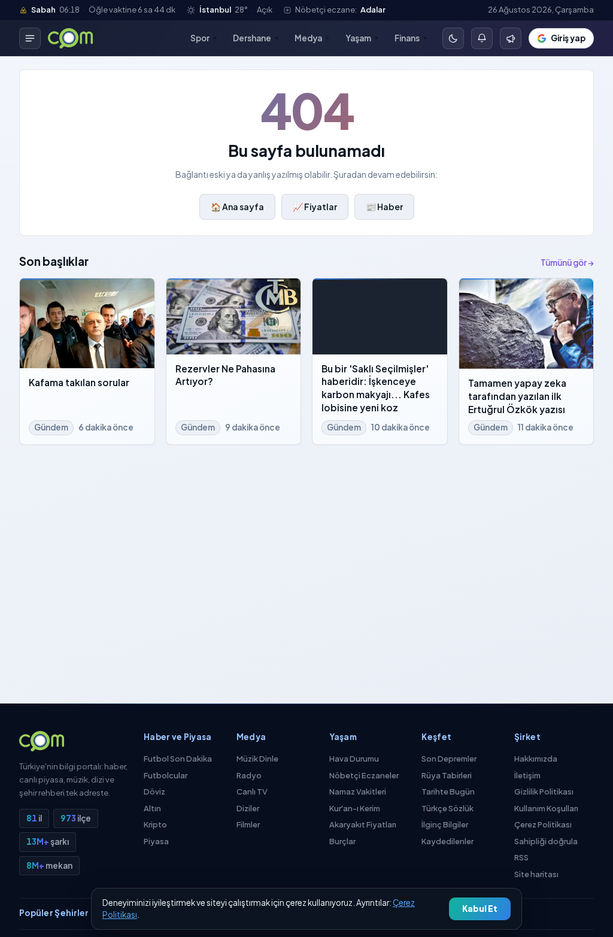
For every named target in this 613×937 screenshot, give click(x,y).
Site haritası (536, 874)
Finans (407, 38)
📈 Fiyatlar (315, 206)
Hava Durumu (354, 758)
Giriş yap (568, 38)
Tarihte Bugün (448, 791)
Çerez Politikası (543, 824)
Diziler (247, 808)
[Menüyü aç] (30, 38)
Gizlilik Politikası (543, 791)
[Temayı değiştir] (453, 38)
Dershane (252, 38)
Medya (308, 38)
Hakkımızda (535, 758)
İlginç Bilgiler (444, 824)
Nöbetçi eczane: (340, 9)
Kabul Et (479, 908)
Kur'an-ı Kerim (354, 808)
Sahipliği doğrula (546, 841)
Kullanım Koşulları (546, 808)
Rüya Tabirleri (446, 775)
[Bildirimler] (510, 38)
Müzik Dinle (257, 758)
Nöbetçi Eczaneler (364, 775)
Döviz (154, 791)
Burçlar (342, 841)
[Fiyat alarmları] (482, 38)
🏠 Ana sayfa (237, 206)
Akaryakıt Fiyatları (362, 824)
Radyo (249, 775)
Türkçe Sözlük (447, 808)
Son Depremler (449, 758)
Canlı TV (252, 791)
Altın (152, 808)
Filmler (248, 824)
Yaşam (358, 38)
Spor (200, 38)
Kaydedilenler (447, 841)
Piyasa (156, 841)
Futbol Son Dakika (178, 758)
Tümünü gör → (567, 262)
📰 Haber (384, 206)
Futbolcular (165, 775)
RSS (521, 857)
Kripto (155, 824)
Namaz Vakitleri (357, 791)
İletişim (527, 775)
